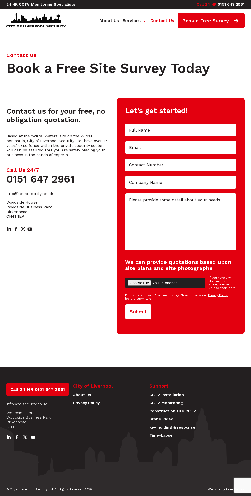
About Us (109, 20)
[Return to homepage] (37, 26)
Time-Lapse (161, 435)
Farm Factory (235, 489)
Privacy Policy (218, 295)
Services (132, 20)
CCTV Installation (166, 394)
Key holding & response (172, 427)
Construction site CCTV (172, 411)
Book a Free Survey (205, 21)
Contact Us (162, 20)
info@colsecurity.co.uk (29, 193)
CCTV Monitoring (166, 403)
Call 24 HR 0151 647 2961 (37, 389)
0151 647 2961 (221, 4)
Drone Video (161, 419)
